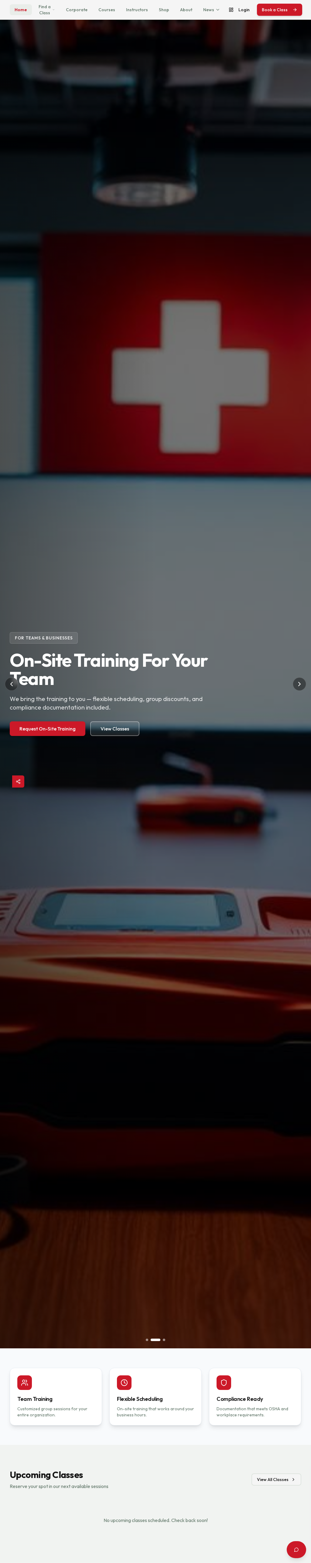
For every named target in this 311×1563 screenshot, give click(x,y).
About (186, 9)
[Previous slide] (11, 684)
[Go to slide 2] (155, 1340)
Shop (164, 9)
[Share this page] (18, 781)
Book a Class (275, 9)
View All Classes (273, 1479)
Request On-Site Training (47, 729)
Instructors (137, 9)
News (208, 9)
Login (244, 9)
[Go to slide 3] (164, 1340)
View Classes (115, 729)
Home (21, 9)
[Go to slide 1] (147, 1340)
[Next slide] (299, 684)
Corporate (76, 9)
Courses (106, 9)
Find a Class (45, 9)
